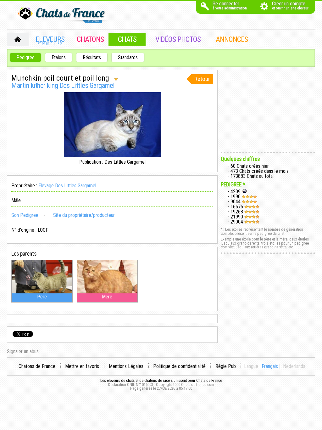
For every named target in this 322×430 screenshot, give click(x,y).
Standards (128, 57)
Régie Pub (225, 366)
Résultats (92, 57)
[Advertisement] (268, 109)
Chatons (90, 39)
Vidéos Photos (178, 39)
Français (270, 366)
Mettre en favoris (82, 366)
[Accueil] (18, 39)
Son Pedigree (24, 215)
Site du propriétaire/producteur (83, 215)
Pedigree (25, 57)
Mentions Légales (126, 366)
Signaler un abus (23, 351)
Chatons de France (37, 366)
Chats (127, 39)
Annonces (232, 39)
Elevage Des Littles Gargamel (67, 186)
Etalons (59, 57)
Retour (202, 78)
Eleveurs (50, 40)
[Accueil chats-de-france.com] (63, 16)
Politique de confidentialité (179, 366)
